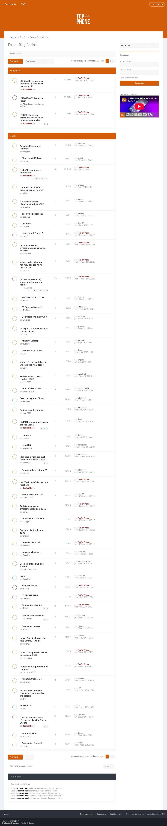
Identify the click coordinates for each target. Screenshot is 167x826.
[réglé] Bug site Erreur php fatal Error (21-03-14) (33, 639)
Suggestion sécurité (32, 605)
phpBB (15, 821)
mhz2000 (82, 398)
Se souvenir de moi (130, 78)
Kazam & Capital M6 (32, 678)
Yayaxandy (27, 448)
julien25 (81, 494)
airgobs (81, 185)
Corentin (81, 615)
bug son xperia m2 (31, 542)
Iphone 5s (27, 223)
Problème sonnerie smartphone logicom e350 (33, 507)
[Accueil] (83, 19)
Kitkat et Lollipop (30, 340)
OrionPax (27, 555)
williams (26, 644)
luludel (25, 193)
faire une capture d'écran (32, 398)
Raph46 (26, 227)
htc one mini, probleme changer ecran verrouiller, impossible (32, 693)
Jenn (25, 353)
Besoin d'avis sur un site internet (32, 565)
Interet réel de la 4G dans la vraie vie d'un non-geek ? (33, 363)
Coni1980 (81, 715)
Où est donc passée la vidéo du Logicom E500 (33, 653)
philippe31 (27, 521)
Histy (25, 334)
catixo (25, 746)
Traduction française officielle (14, 823)
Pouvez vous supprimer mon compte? (34, 668)
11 (47, 178)
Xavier (80, 733)
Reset (22, 576)
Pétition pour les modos (32, 410)
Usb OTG (26, 445)
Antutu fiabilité (29, 733)
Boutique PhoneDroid (32, 494)
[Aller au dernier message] (90, 78)
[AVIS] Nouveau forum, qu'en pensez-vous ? (34, 423)
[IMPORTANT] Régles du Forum (31, 99)
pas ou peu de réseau (32, 213)
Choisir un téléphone (32, 158)
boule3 (80, 743)
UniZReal (26, 320)
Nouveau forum (29, 585)
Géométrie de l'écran (32, 350)
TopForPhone (29, 89)
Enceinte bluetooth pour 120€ (31, 531)
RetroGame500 (29, 570)
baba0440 (27, 254)
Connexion (124, 55)
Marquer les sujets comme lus (83, 61)
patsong (26, 217)
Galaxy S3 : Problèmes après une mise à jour (34, 329)
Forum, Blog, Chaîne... (23, 45)
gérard (25, 512)
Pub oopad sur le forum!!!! (34, 470)
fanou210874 (28, 392)
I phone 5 (26, 435)
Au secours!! (26, 705)
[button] (114, 61)
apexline (26, 207)
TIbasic (26, 589)
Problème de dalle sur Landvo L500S (30, 377)
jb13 (24, 699)
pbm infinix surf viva (31, 388)
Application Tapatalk (32, 743)
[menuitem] (22, 4)
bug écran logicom (31, 552)
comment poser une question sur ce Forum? (31, 188)
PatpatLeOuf (28, 498)
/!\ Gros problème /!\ (32, 307)
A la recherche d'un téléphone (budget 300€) (32, 203)
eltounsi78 (27, 736)
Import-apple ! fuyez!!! (32, 233)
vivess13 (26, 545)
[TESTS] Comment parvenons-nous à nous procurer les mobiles (31, 118)
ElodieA (26, 300)
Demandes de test (31, 626)
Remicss (26, 401)
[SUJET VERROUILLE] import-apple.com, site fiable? (31, 282)
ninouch (26, 271)
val (24, 708)
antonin (26, 536)
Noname (26, 152)
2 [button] (110, 61)
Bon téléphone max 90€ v (34, 316)
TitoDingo (27, 310)
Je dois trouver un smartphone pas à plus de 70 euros (32, 248)
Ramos (26, 439)
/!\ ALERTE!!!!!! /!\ (30, 595)
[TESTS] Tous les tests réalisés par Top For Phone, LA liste (33, 720)
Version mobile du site (33, 615)
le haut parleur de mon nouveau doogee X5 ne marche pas (31, 265)
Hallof (25, 236)
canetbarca (27, 658)
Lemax (26, 161)
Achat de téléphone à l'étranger (30, 147)
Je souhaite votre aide (33, 518)
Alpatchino (27, 104)
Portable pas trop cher (33, 297)
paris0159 (27, 382)
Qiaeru (31, 823)
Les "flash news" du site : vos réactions (34, 483)
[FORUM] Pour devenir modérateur (30, 171)
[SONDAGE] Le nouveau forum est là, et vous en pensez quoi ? (31, 84)
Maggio (29, 288)
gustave (26, 344)
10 (43, 178)
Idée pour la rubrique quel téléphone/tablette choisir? (33, 458)
